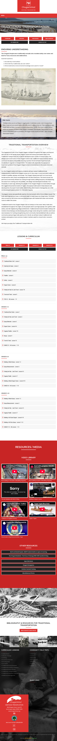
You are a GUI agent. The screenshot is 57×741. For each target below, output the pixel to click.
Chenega (33, 654)
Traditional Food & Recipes (9, 665)
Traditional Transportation (9, 671)
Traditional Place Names (9, 669)
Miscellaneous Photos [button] (28, 573)
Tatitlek (33, 663)
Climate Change (6, 656)
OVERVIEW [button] (7, 38)
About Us (33, 686)
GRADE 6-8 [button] (35, 245)
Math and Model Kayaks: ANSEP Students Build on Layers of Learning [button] (28, 552)
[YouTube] (14, 729)
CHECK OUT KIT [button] (42, 42)
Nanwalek (33, 657)
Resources (33, 690)
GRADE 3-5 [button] (21, 245)
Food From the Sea (7, 659)
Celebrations (5, 654)
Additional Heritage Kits (8, 675)
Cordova (33, 656)
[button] (28, 569)
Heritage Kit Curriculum (37, 688)
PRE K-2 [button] (8, 245)
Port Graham (34, 659)
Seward (33, 661)
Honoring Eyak (6, 661)
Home (32, 684)
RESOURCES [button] (35, 38)
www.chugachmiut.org (14, 711)
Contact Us (34, 692)
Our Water (5, 663)
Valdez (32, 665)
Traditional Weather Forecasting (11, 673)
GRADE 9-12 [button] (49, 245)
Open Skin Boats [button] (28, 561)
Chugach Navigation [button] (28, 565)
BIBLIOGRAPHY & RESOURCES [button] (28, 630)
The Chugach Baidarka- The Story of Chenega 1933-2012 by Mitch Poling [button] (28, 556)
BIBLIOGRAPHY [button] (49, 38)
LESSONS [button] (21, 38)
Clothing (4, 657)
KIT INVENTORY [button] (14, 42)
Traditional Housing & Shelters (10, 667)
